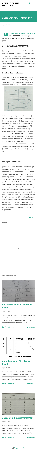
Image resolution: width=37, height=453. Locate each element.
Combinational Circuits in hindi (16, 363)
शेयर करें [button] (31, 217)
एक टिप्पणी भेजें (11, 327)
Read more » (30, 327)
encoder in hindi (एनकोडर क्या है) (17, 417)
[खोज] (29, 3)
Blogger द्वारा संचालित (19, 448)
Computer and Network (10, 4)
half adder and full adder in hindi (17, 306)
